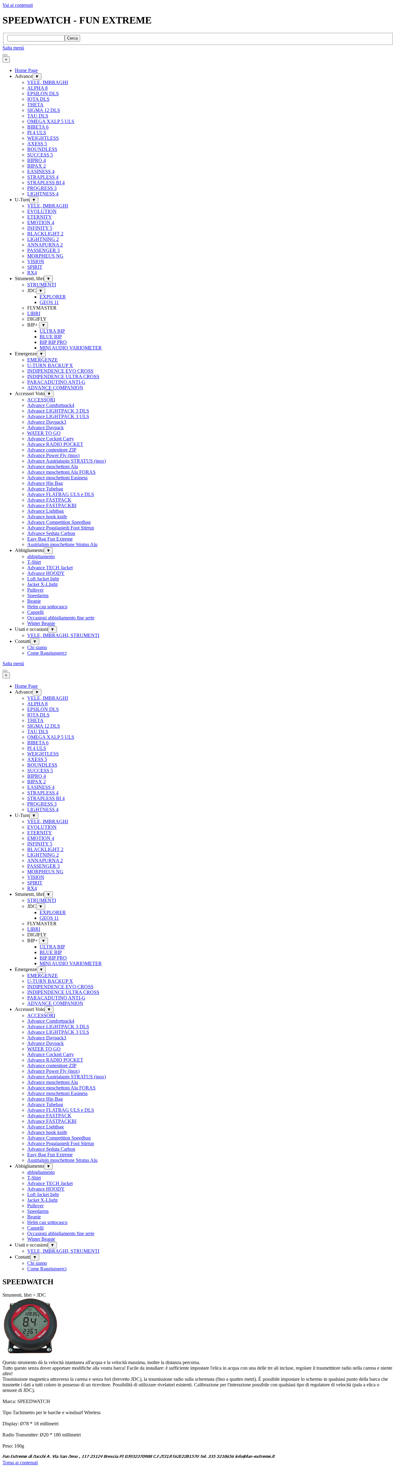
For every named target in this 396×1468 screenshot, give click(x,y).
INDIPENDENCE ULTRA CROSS (63, 376)
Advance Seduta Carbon (51, 533)
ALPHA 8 (37, 88)
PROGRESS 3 (42, 188)
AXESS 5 (37, 143)
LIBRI (33, 313)
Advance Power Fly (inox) (53, 455)
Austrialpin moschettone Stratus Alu (62, 544)
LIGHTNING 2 (43, 239)
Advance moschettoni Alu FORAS (61, 472)
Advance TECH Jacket (50, 567)
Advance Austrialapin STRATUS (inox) (66, 461)
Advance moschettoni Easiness (57, 477)
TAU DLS (37, 115)
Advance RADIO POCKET (55, 444)
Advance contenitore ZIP (51, 449)
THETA (35, 104)
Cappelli (35, 612)
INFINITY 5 (39, 228)
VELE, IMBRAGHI (47, 82)
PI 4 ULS (36, 132)
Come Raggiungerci (47, 653)
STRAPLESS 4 (42, 177)
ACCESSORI (41, 399)
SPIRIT (34, 267)
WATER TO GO (44, 433)
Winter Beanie (41, 623)
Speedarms (38, 595)
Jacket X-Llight (42, 584)
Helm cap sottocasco (47, 606)
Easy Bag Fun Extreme (50, 538)
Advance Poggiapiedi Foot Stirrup (60, 527)
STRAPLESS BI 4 (46, 182)
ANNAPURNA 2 (45, 244)
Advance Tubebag (45, 488)
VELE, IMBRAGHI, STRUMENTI (63, 635)
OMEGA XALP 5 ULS (50, 121)
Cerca (72, 38)
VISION (35, 261)
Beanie (34, 601)
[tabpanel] (198, 1404)
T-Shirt (34, 562)
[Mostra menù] (4, 55)
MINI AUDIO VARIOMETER (71, 347)
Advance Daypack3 (46, 422)
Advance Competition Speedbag (59, 522)
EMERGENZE (42, 359)
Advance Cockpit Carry (50, 438)
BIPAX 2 (36, 166)
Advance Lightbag (45, 511)
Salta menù (13, 47)
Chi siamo (37, 647)
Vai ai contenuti (17, 5)
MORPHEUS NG (45, 256)
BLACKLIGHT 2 (45, 233)
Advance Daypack (45, 427)
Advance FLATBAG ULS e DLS (60, 494)
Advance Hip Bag (45, 483)
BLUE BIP (51, 336)
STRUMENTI (41, 284)
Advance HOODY (46, 573)
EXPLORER (53, 296)
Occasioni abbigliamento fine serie (60, 617)
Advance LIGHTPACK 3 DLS (58, 410)
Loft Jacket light (43, 578)
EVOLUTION (42, 211)
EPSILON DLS (43, 93)
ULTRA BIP (52, 331)
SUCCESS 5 (40, 154)
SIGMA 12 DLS (43, 110)
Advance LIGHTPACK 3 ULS (58, 416)
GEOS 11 (49, 302)
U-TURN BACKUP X (50, 365)
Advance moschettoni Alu (52, 466)
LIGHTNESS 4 (42, 193)
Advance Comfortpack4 (50, 405)
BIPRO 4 (36, 160)
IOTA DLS (38, 99)
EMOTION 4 (40, 222)
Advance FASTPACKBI (51, 505)
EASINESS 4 (40, 171)
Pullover (35, 590)
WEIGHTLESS (43, 138)
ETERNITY (39, 217)
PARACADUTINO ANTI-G (56, 382)
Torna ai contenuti (20, 1462)
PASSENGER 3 (43, 250)
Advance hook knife (47, 516)
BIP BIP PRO (53, 342)
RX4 (32, 272)
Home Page (26, 70)
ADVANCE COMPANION (55, 387)
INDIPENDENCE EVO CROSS (60, 371)
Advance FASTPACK (49, 500)
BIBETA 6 (38, 127)
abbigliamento (41, 556)
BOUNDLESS (42, 149)
